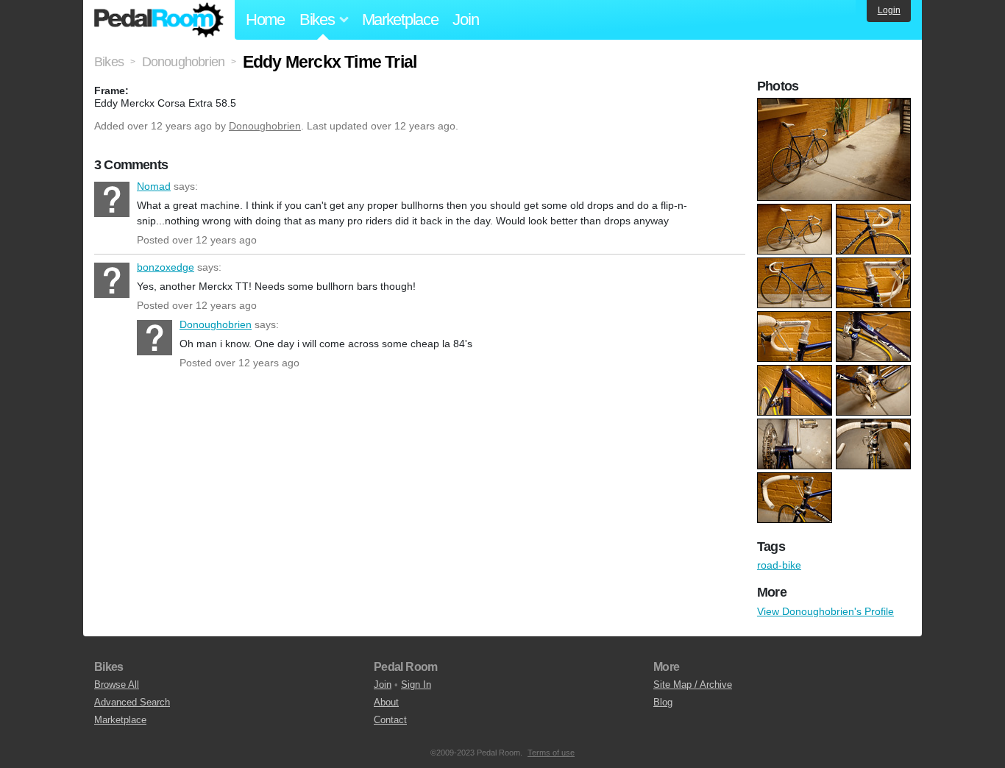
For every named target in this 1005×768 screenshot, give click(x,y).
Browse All (116, 684)
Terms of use (551, 752)
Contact (390, 719)
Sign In (416, 684)
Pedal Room (159, 20)
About (386, 702)
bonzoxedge (111, 280)
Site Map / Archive (692, 684)
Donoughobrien (265, 126)
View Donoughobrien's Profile (825, 611)
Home (265, 19)
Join (465, 19)
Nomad (111, 199)
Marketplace (400, 19)
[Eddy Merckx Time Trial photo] (836, 105)
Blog (662, 702)
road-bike (779, 565)
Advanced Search (132, 702)
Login (889, 10)
